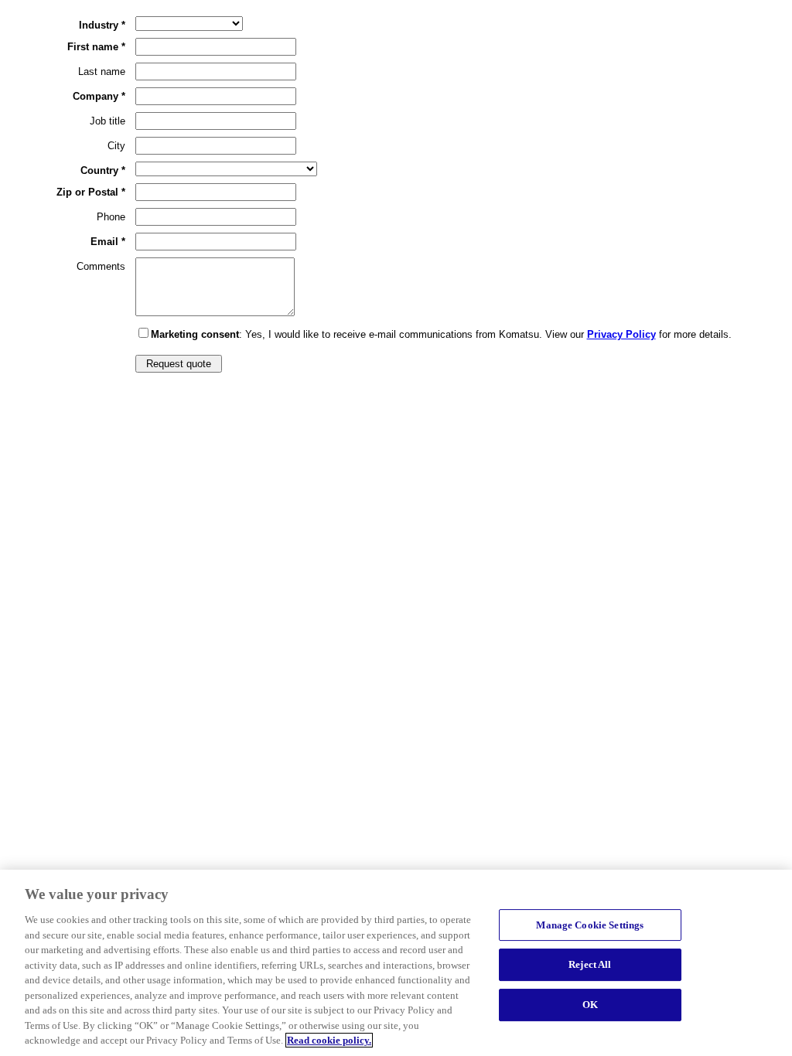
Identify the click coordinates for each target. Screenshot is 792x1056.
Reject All (589, 964)
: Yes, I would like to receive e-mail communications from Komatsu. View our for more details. (441, 334)
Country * (102, 170)
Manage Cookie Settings (590, 925)
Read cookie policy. (329, 1040)
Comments (101, 266)
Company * (99, 96)
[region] (396, 963)
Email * (107, 241)
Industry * (102, 25)
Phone (111, 217)
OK (590, 1004)
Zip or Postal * (90, 192)
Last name (101, 71)
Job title (107, 121)
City (116, 146)
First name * (96, 47)
